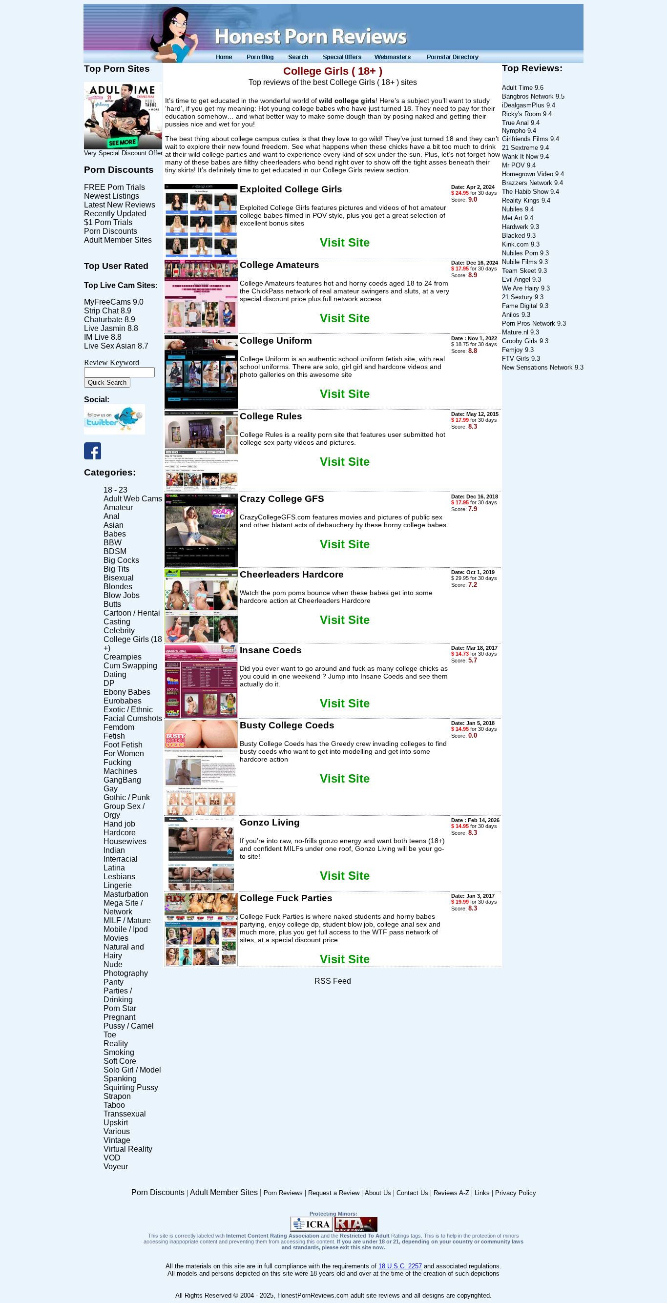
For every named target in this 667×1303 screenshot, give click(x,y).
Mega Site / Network (123, 907)
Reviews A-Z (451, 1193)
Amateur (118, 507)
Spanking (120, 1079)
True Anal (515, 122)
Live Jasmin (104, 328)
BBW (113, 542)
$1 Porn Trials (108, 222)
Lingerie (118, 885)
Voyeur (116, 1166)
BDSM (115, 551)
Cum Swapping (130, 666)
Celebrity (119, 630)
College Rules (271, 416)
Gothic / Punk (127, 797)
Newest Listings (111, 196)
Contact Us (412, 1193)
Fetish (114, 736)
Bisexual (119, 578)
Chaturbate (103, 319)
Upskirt (116, 1122)
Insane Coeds (271, 650)
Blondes (118, 586)
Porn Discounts (119, 170)
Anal (112, 516)
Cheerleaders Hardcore (292, 574)
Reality (116, 1043)
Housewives (125, 841)
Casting (117, 622)
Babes (115, 534)
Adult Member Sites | (227, 1192)
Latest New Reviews (119, 205)
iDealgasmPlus (523, 105)
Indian (114, 850)
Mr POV (513, 165)
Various (117, 1131)
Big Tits (116, 569)
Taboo (114, 1105)
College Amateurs (279, 265)
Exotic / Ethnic (128, 709)
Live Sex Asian (110, 346)
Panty (114, 982)
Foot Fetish (123, 745)
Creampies (123, 657)
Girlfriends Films (525, 139)
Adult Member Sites (118, 240)
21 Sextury (517, 297)
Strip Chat (101, 311)
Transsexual (125, 1114)
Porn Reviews (283, 1193)
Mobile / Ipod (126, 929)
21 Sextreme (520, 147)
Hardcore (120, 832)
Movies (116, 938)
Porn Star (120, 1008)
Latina (114, 868)
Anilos (511, 314)
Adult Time (517, 87)
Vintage (117, 1140)
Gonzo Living (270, 822)
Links (482, 1193)
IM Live (96, 337)
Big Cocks (121, 560)
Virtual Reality (128, 1149)
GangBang (122, 780)
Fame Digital (520, 306)
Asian (114, 525)
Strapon (117, 1096)
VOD (112, 1158)
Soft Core (120, 1061)
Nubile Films (519, 262)
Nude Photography (126, 968)
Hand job (119, 824)
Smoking (119, 1052)
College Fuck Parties (286, 898)
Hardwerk (515, 226)
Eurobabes (123, 701)
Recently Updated (115, 213)
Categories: (110, 472)
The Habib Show (525, 191)
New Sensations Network (537, 367)
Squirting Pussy (131, 1087)
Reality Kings (521, 200)
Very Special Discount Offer (123, 153)
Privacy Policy (515, 1193)
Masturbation (126, 894)
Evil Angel (516, 279)
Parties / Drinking (118, 995)
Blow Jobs (122, 595)
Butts (112, 604)
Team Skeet (519, 270)
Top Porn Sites (117, 68)
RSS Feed (332, 981)
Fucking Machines (120, 766)
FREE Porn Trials (114, 187)
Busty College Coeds (287, 725)
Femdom (119, 727)
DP (109, 683)
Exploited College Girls (291, 189)
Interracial (121, 859)
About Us (378, 1193)
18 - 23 (115, 490)
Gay (111, 789)
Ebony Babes (127, 692)
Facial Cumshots (133, 718)
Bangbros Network (528, 96)
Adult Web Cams (133, 499)
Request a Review (333, 1193)
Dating (115, 674)
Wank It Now (520, 156)
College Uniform (276, 340)
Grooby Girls (520, 341)
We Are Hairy (520, 288)
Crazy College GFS (282, 499)
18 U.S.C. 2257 (400, 1266)
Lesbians (119, 876)
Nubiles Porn (520, 253)
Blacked (513, 235)
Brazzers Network (527, 182)
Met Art (512, 218)
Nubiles (512, 209)
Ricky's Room (521, 114)
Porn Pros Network (528, 323)
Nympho (514, 130)
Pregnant (119, 1017)
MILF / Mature (127, 920)
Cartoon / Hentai (132, 613)
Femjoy (512, 349)
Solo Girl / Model (132, 1070)
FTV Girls (515, 358)
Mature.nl (515, 332)
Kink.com (515, 244)
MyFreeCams (107, 302)
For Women (124, 753)
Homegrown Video (527, 174)
